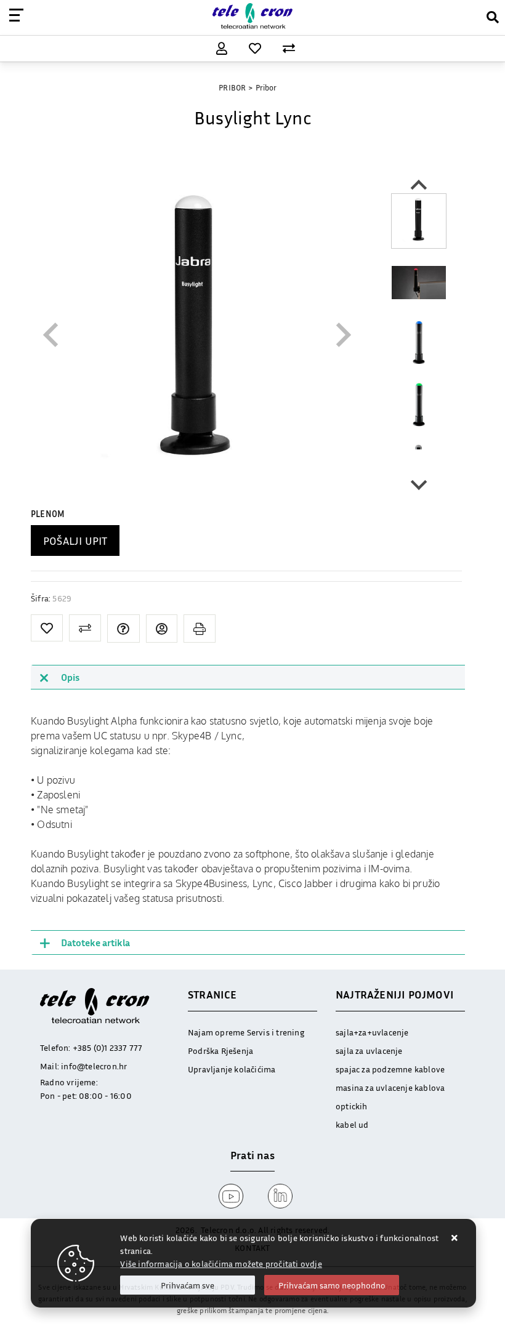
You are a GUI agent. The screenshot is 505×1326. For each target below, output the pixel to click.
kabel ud (352, 1124)
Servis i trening (275, 1032)
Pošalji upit (75, 540)
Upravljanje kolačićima (231, 1069)
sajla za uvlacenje (369, 1050)
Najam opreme (216, 1032)
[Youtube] (227, 1196)
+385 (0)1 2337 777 (108, 1047)
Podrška (203, 1050)
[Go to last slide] (418, 186)
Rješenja (237, 1050)
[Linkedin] (277, 1196)
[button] (418, 221)
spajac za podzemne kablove (390, 1069)
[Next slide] (418, 483)
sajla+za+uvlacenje (372, 1032)
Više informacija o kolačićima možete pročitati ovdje (220, 1263)
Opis (70, 677)
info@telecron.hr (94, 1066)
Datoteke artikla (95, 942)
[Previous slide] (52, 335)
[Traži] (488, 15)
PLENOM (48, 513)
